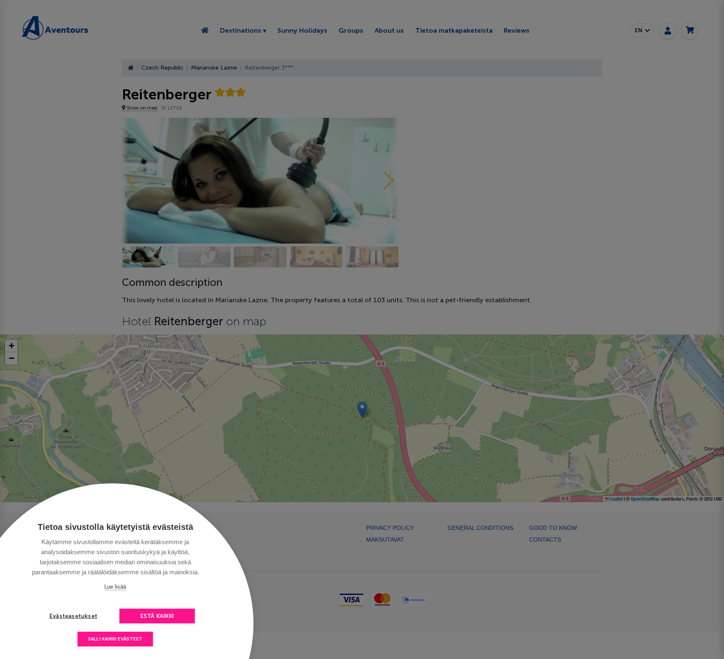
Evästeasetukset (73, 616)
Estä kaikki (157, 616)
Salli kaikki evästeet (115, 639)
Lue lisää (115, 587)
